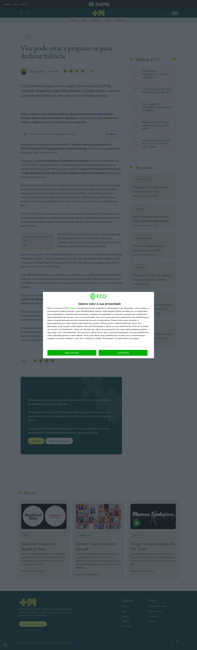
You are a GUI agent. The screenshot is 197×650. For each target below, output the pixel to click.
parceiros (72, 308)
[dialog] (98, 325)
